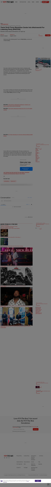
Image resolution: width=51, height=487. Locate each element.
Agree (38, 480)
